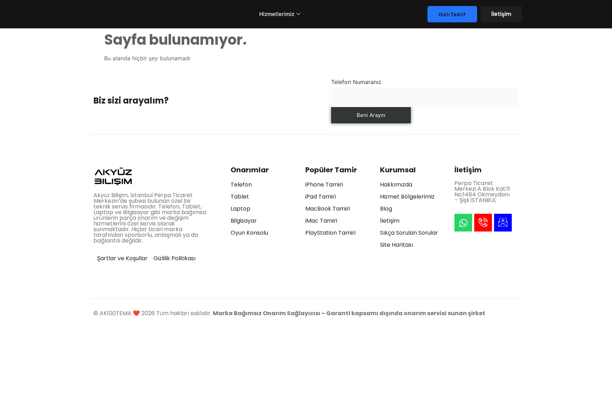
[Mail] (503, 223)
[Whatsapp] (463, 223)
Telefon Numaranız (356, 82)
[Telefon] (483, 223)
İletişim (501, 14)
